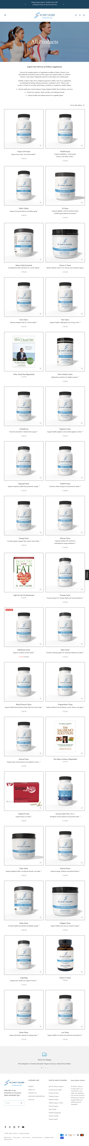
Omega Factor (24, 538)
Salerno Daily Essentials (24, 265)
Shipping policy (8, 1139)
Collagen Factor (65, 923)
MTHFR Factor (65, 151)
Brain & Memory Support (56, 1086)
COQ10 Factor (65, 483)
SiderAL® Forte (23, 814)
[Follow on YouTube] (23, 1127)
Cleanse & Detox (54, 1093)
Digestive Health (53, 1100)
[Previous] (25, 4)
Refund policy (7, 1137)
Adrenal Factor (65, 868)
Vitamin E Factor (65, 978)
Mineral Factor (24, 759)
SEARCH (31, 1086)
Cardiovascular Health (55, 1090)
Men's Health (52, 1109)
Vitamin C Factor (65, 265)
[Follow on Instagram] (14, 1127)
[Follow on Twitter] (10, 1127)
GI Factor (65, 208)
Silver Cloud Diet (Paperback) (23, 374)
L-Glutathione (23, 429)
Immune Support (53, 1106)
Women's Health (53, 1116)
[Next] (63, 4)
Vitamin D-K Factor (23, 151)
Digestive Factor (65, 429)
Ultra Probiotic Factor (65, 374)
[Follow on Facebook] (5, 1127)
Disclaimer (31, 1100)
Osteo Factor (23, 923)
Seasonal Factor (23, 483)
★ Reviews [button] (87, 575)
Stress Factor (23, 1032)
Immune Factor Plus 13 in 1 (65, 814)
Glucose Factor (65, 538)
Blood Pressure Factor (24, 704)
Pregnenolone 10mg (65, 704)
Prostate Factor (65, 595)
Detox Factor (65, 650)
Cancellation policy (49, 1137)
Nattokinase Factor (23, 650)
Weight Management (55, 1113)
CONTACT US (32, 1093)
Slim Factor (65, 319)
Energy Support (53, 1119)
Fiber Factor (24, 868)
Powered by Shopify (24, 1133)
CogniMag (24, 978)
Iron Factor (65, 1032)
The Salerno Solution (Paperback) (65, 759)
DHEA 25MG (24, 208)
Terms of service (26, 1137)
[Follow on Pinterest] (18, 1127)
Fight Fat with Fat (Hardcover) (23, 595)
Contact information (37, 1137)
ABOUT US (31, 1090)
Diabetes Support (54, 1096)
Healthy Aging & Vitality (56, 1103)
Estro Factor (24, 319)
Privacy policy (16, 1137)
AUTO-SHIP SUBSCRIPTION (36, 1096)
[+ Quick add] (40, 145)
